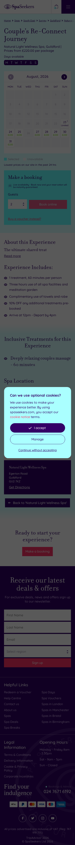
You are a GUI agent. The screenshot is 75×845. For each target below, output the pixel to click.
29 (55, 133)
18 (19, 123)
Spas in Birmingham (56, 722)
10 (10, 114)
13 (37, 114)
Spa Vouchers (51, 698)
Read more (12, 256)
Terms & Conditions (17, 755)
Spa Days (48, 692)
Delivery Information (18, 760)
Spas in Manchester (55, 710)
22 (55, 123)
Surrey (42, 20)
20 (37, 123)
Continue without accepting (37, 450)
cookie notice (20, 417)
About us (10, 710)
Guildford (55, 20)
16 (64, 114)
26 (28, 133)
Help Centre (12, 698)
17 (10, 123)
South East (29, 20)
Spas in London (52, 704)
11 (19, 114)
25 (19, 133)
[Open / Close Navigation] (68, 7)
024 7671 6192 (57, 790)
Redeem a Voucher (17, 692)
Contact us (11, 704)
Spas (17, 20)
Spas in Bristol (51, 716)
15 (55, 114)
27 (37, 133)
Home (7, 20)
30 (64, 133)
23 (64, 123)
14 (46, 114)
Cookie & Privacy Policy (16, 768)
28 (46, 133)
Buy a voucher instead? (24, 219)
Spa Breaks (12, 727)
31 (10, 143)
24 (10, 133)
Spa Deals (11, 722)
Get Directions (19, 487)
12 (28, 114)
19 (28, 123)
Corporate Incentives (18, 776)
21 (46, 123)
